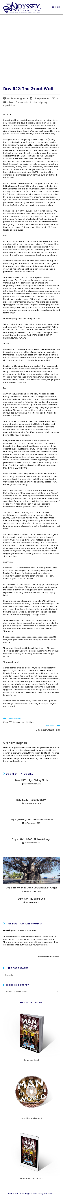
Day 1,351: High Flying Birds (31, 780)
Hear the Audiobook (31, 1118)
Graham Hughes (16, 98)
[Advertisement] (31, 47)
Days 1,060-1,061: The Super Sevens (31, 819)
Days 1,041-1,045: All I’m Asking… (31, 839)
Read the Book (31, 1060)
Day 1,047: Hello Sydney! (31, 800)
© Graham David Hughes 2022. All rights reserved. (31, 1193)
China (10, 102)
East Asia (23, 102)
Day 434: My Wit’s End (31, 899)
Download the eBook (31, 1178)
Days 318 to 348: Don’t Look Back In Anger (31, 887)
